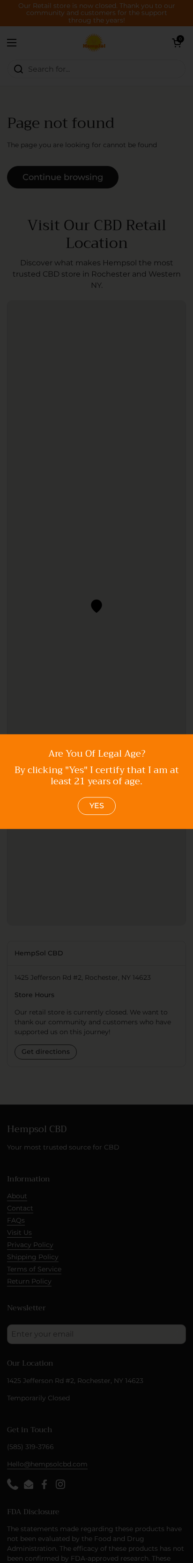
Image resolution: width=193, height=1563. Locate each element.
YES (96, 805)
